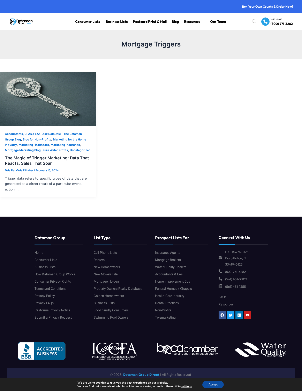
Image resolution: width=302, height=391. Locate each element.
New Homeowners (107, 267)
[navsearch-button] (263, 21)
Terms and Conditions (50, 289)
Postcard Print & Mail (166, 21)
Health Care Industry (169, 296)
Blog (185, 21)
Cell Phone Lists (105, 253)
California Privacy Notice (52, 310)
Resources (199, 21)
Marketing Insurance (65, 144)
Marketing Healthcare (34, 144)
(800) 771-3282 (284, 24)
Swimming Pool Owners (111, 317)
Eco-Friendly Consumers (111, 310)
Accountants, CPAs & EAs (22, 134)
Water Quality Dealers (170, 267)
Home (39, 253)
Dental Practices (167, 303)
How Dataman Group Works (55, 274)
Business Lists (141, 21)
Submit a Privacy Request (53, 317)
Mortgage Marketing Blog (23, 150)
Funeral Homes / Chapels (173, 289)
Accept (213, 384)
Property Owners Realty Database (118, 289)
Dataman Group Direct (140, 374)
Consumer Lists (118, 21)
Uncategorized (80, 150)
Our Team (220, 21)
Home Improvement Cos (172, 281)
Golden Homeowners (109, 296)
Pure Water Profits (55, 150)
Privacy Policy (45, 296)
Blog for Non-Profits (37, 139)
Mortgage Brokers (168, 260)
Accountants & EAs (169, 274)
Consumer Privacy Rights (53, 281)
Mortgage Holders (107, 281)
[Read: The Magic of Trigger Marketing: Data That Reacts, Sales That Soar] (48, 99)
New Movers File (106, 274)
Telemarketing (165, 317)
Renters (99, 260)
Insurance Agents (167, 253)
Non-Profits (163, 310)
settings (186, 386)
